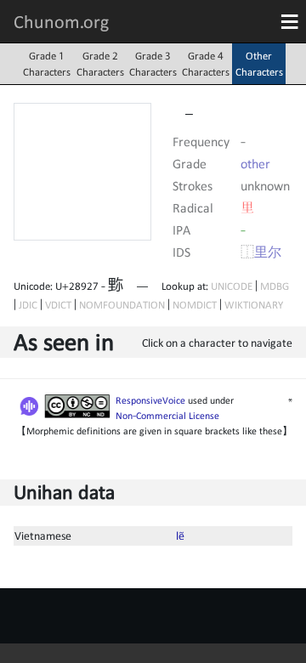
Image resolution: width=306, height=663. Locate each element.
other (255, 163)
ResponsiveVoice (150, 400)
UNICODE (231, 286)
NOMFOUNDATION (122, 304)
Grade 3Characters (153, 63)
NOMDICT (195, 304)
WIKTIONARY (253, 304)
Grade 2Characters (100, 63)
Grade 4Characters (206, 63)
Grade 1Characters (47, 63)
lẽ (180, 535)
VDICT (58, 304)
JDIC (28, 304)
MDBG (274, 286)
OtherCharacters (259, 63)
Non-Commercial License (167, 416)
